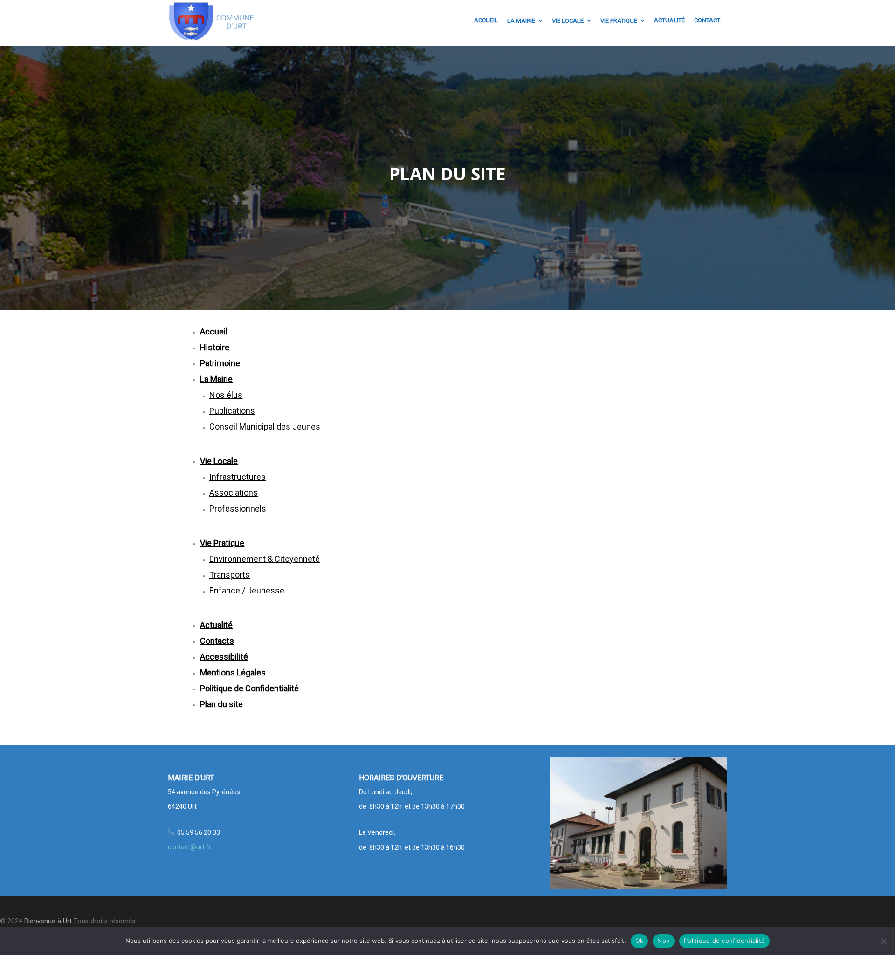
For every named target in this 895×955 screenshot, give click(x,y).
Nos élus (225, 395)
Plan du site (221, 704)
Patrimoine (220, 363)
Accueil (213, 331)
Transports (229, 575)
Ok (639, 940)
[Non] (883, 941)
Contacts (217, 641)
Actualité (216, 625)
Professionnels (237, 508)
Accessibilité (224, 657)
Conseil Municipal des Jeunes (264, 426)
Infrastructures (237, 477)
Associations (233, 493)
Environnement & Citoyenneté (264, 559)
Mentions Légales (233, 672)
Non (663, 940)
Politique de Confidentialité (249, 688)
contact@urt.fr (189, 847)
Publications (232, 411)
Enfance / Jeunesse (246, 590)
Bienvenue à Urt (48, 921)
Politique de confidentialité (724, 940)
